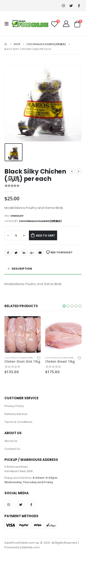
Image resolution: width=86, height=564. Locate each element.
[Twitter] (71, 5)
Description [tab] (22, 269)
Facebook (7, 252)
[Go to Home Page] (5, 44)
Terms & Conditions (18, 422)
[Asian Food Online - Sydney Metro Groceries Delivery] (30, 23)
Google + (32, 252)
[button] (64, 306)
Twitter (15, 252)
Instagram (8, 504)
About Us (10, 441)
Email (39, 252)
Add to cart (45, 235)
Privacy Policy (14, 406)
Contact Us (12, 449)
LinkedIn (24, 252)
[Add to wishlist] (39, 358)
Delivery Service (15, 414)
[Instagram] (63, 5)
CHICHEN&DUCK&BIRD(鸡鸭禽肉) (40, 221)
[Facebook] (79, 5)
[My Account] (66, 23)
